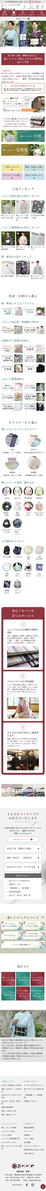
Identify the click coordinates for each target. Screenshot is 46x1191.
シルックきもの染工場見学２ (37, 979)
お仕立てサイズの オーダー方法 (21, 867)
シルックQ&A (6, 1135)
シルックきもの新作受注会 (8, 993)
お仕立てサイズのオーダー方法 (11, 1096)
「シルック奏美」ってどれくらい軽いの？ (23, 993)
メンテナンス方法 (8, 1131)
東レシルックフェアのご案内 (11, 1147)
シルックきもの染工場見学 (23, 979)
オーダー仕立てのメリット (34, 1085)
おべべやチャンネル (8, 1142)
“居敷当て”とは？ (30, 1101)
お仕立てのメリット (21, 839)
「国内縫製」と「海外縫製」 (19, 888)
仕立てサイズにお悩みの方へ (19, 881)
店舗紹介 (27, 1135)
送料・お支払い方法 (8, 1111)
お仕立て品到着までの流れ (11, 1085)
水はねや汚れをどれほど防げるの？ (37, 993)
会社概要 (27, 1142)
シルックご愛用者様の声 (10, 1139)
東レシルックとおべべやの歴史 (8, 979)
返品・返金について (8, 1115)
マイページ (28, 1131)
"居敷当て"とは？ (15, 884)
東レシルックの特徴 (8, 1128)
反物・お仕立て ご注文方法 (19, 858)
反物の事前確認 (14, 892)
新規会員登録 (29, 1128)
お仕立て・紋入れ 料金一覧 (19, 895)
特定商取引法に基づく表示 (34, 1150)
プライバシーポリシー (32, 1146)
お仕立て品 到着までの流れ (19, 848)
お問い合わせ (29, 1153)
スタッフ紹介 (29, 1139)
